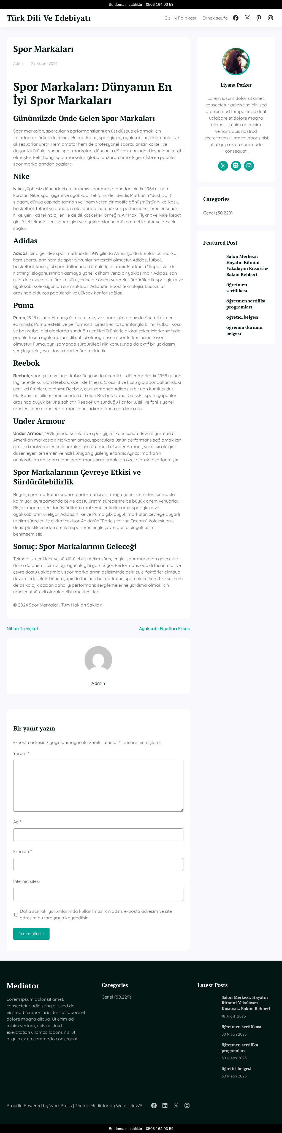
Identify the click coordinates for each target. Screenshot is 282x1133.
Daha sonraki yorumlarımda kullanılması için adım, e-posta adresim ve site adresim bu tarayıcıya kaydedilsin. (96, 914)
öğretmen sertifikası (236, 287)
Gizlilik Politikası (180, 18)
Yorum (21, 753)
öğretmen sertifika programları (245, 304)
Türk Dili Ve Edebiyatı (49, 17)
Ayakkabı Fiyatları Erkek (164, 628)
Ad (17, 822)
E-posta (22, 851)
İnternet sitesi (26, 881)
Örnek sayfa (215, 18)
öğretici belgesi (242, 317)
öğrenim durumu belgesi (244, 330)
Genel (209, 213)
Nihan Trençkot (22, 628)
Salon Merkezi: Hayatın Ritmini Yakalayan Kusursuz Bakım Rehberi (247, 265)
